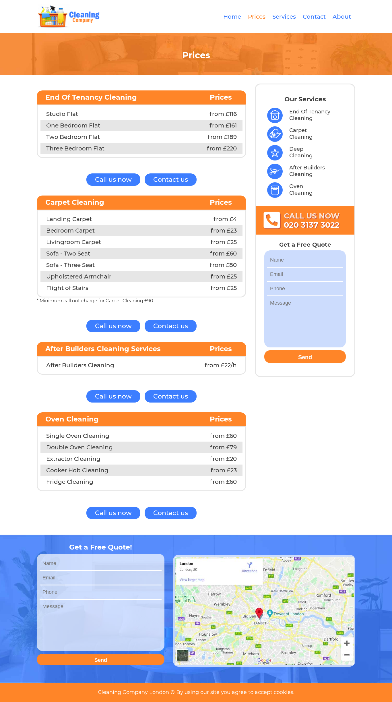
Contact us (170, 179)
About (342, 16)
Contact (314, 16)
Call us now (113, 179)
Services (284, 16)
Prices (256, 16)
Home (232, 16)
